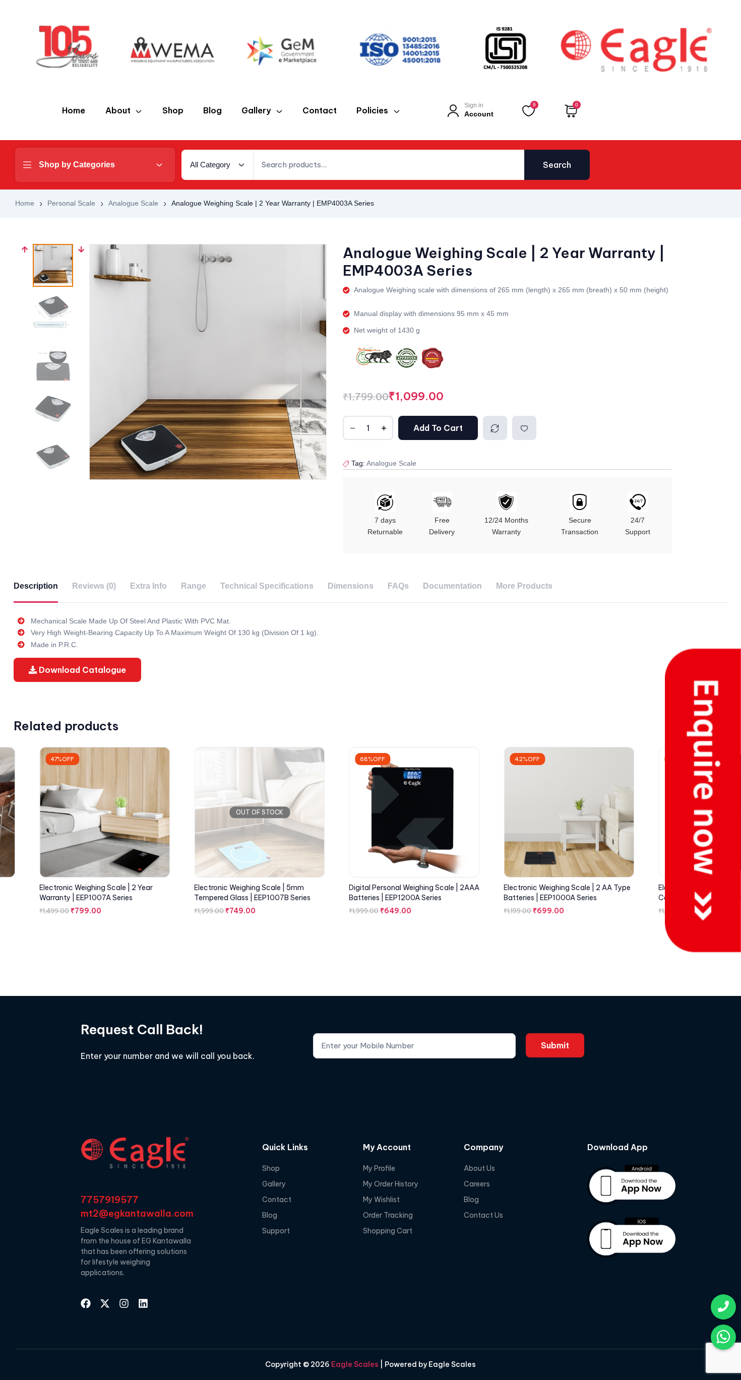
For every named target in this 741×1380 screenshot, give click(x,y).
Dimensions (351, 586)
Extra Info (148, 586)
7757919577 (110, 1200)
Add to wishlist (524, 428)
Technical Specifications (267, 586)
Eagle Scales (354, 1364)
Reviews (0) (94, 586)
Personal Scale (71, 203)
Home (24, 203)
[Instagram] (124, 1303)
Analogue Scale (133, 203)
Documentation (452, 586)
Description (36, 586)
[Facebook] (86, 1303)
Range (193, 586)
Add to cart (438, 428)
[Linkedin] (143, 1303)
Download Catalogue (81, 670)
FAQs (398, 586)
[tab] (36, 586)
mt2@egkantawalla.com (137, 1213)
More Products (524, 586)
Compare (495, 428)
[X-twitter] (105, 1303)
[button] (25, 362)
